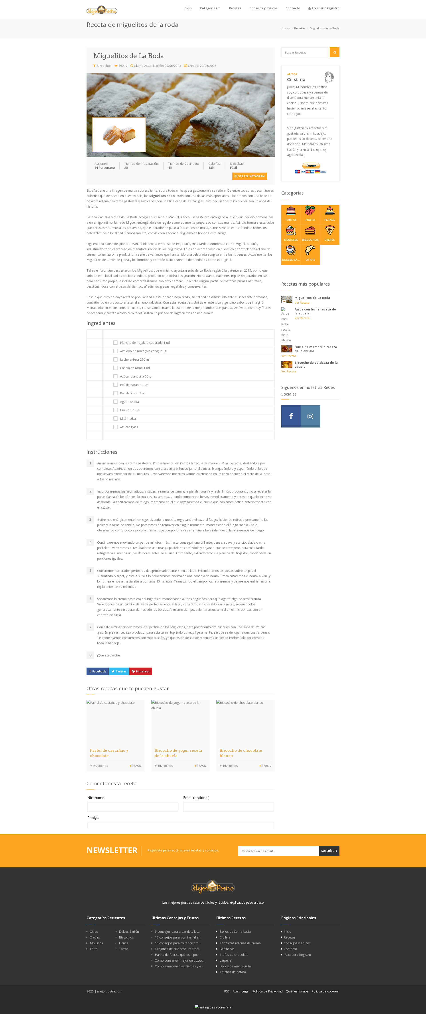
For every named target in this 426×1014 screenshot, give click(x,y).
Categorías (208, 8)
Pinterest (143, 671)
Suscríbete (329, 851)
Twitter (121, 671)
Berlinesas (227, 949)
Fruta (310, 220)
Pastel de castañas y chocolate (109, 753)
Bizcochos (103, 66)
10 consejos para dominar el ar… (178, 937)
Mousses (291, 240)
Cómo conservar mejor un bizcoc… (180, 960)
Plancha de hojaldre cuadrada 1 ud (145, 343)
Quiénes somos (297, 991)
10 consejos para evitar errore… (178, 943)
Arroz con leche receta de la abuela (315, 311)
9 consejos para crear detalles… (178, 932)
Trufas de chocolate (234, 955)
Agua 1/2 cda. (130, 402)
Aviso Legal (241, 991)
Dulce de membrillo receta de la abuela (316, 349)
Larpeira (225, 960)
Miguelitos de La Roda (312, 298)
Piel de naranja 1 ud (134, 385)
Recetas (235, 8)
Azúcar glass (129, 427)
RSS (227, 991)
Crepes (330, 240)
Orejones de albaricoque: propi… (178, 949)
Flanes (329, 220)
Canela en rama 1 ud (135, 368)
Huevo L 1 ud (129, 410)
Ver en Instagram (251, 176)
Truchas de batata (233, 972)
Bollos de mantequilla (235, 966)
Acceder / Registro (325, 8)
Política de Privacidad (267, 991)
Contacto (293, 8)
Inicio (187, 8)
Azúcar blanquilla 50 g (135, 376)
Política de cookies (325, 991)
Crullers (225, 937)
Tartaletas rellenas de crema (240, 943)
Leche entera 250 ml (135, 360)
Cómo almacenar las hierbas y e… (179, 966)
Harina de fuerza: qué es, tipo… (177, 955)
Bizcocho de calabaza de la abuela (316, 364)
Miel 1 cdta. (128, 419)
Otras (310, 260)
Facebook (99, 671)
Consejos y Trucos (263, 8)
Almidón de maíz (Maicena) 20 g (143, 351)
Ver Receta (302, 302)
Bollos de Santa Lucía (235, 932)
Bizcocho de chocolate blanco (241, 753)
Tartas (291, 220)
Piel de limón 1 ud (133, 393)
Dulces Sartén (291, 260)
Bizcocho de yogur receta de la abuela (178, 753)
